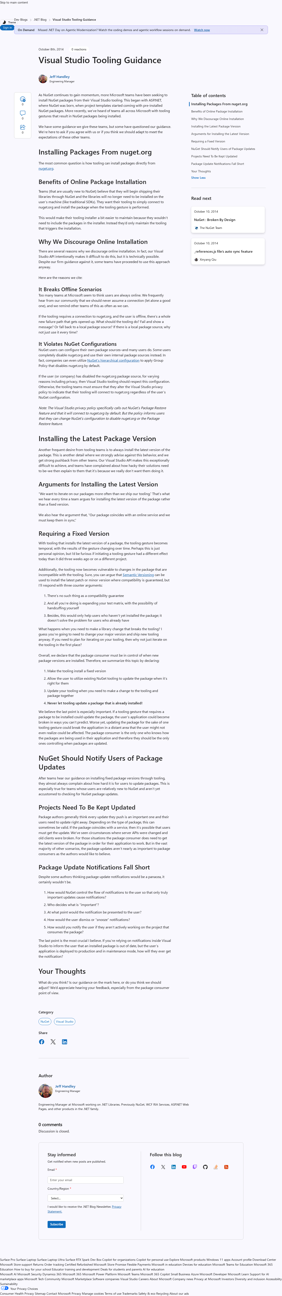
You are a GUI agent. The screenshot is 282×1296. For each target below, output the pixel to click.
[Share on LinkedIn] (64, 1042)
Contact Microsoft (58, 1293)
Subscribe (56, 1224)
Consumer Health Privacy (17, 1293)
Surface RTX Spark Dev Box (83, 1259)
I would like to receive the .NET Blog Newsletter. (84, 1208)
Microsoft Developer (213, 1274)
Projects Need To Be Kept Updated (214, 156)
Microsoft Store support (16, 1264)
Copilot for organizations (118, 1259)
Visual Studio (64, 1021)
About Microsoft (161, 1279)
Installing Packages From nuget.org (219, 103)
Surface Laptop (26, 1259)
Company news (183, 1279)
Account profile (241, 1259)
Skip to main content (14, 2)
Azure (195, 1274)
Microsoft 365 (72, 1274)
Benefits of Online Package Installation (217, 111)
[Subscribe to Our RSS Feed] (226, 1168)
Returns (38, 1264)
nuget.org (46, 168)
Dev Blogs (21, 19)
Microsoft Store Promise (110, 1264)
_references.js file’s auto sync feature (223, 251)
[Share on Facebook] (42, 1042)
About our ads (179, 1293)
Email (52, 1169)
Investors (228, 1279)
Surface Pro (7, 1259)
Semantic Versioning (138, 574)
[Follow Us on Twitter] (163, 1168)
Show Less (198, 177)
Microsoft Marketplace (76, 1279)
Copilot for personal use (152, 1259)
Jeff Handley (60, 76)
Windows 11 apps (218, 1259)
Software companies (106, 1279)
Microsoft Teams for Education (232, 1264)
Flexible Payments (139, 1264)
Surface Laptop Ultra (51, 1259)
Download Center (264, 1259)
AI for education (153, 1269)
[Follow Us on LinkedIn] (173, 1168)
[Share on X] (53, 1042)
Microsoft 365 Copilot (155, 1274)
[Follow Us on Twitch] (195, 1168)
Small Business (180, 1274)
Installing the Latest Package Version (216, 126)
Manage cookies (93, 1293)
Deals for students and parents (121, 1269)
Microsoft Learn (238, 1274)
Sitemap (40, 1293)
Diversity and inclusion (250, 1279)
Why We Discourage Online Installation (217, 119)
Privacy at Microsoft (207, 1279)
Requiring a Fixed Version (208, 141)
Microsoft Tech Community (42, 1279)
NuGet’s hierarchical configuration (113, 360)
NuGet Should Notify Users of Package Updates (223, 149)
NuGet (45, 1021)
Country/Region (59, 1188)
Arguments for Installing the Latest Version (220, 134)
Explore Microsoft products (187, 1259)
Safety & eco (146, 1293)
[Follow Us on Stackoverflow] (215, 1168)
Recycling (162, 1293)
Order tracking (54, 1264)
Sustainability (9, 1284)
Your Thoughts (201, 171)
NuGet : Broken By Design (214, 219)
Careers (144, 1279)
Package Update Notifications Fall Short (217, 164)
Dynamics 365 (52, 1274)
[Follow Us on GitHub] (205, 1168)
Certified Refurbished (79, 1264)
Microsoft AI (8, 1274)
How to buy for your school (32, 1269)
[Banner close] (262, 30)
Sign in (7, 27)
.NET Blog (40, 19)
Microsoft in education (167, 1264)
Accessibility (274, 1279)
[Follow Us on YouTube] (184, 1168)
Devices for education (197, 1264)
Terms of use (113, 1293)
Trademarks (129, 1293)
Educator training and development (76, 1269)
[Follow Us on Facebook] (152, 1168)
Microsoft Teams (128, 1274)
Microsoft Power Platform (99, 1274)
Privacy (77, 1293)
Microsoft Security (29, 1274)
